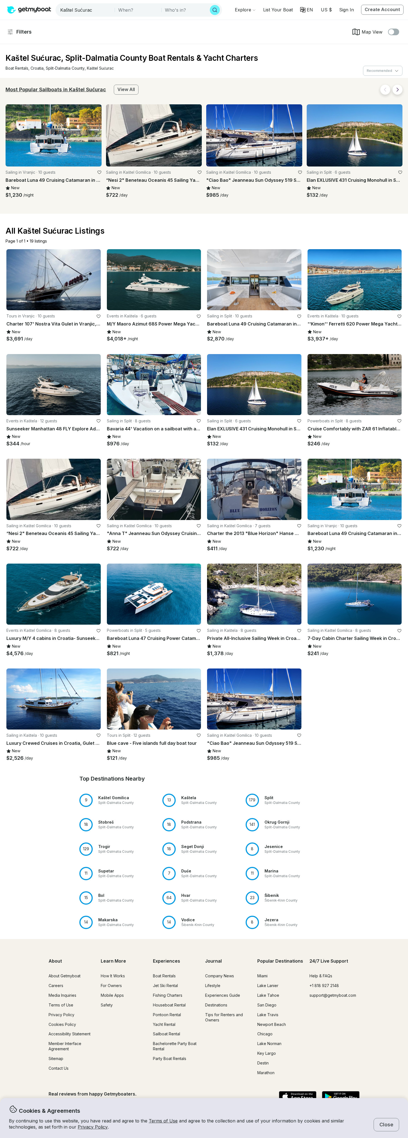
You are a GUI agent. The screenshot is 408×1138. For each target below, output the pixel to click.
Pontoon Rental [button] (167, 1014)
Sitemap (56, 1058)
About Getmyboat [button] (64, 975)
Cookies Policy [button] (62, 1024)
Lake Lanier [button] (267, 985)
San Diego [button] (266, 1005)
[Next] (397, 90)
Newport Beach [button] (271, 1024)
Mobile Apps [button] (112, 995)
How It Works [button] (113, 975)
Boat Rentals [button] (164, 975)
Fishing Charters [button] (167, 995)
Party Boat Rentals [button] (169, 1058)
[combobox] (85, 10)
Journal (213, 961)
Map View (372, 32)
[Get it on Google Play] (340, 1097)
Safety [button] (107, 1005)
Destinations (216, 1005)
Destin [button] (263, 1063)
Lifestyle (212, 985)
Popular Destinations (280, 961)
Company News (219, 975)
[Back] (385, 90)
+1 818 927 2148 (324, 985)
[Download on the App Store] (297, 1097)
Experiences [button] (166, 961)
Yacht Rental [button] (164, 1024)
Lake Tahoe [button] (268, 995)
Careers (56, 985)
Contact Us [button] (59, 1068)
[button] (278, 9)
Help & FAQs (320, 975)
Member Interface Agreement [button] (65, 1046)
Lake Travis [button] (267, 1014)
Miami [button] (262, 975)
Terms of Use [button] (163, 1121)
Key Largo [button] (266, 1053)
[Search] (215, 10)
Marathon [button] (265, 1072)
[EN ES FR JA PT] (306, 9)
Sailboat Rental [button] (166, 1033)
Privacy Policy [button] (93, 1127)
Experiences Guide (222, 995)
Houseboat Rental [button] (169, 1005)
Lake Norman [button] (269, 1043)
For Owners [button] (111, 985)
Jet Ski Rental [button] (165, 985)
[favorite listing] (99, 172)
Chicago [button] (265, 1033)
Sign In (346, 9)
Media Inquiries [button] (62, 995)
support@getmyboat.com (332, 995)
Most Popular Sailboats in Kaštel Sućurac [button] (56, 89)
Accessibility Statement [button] (69, 1033)
